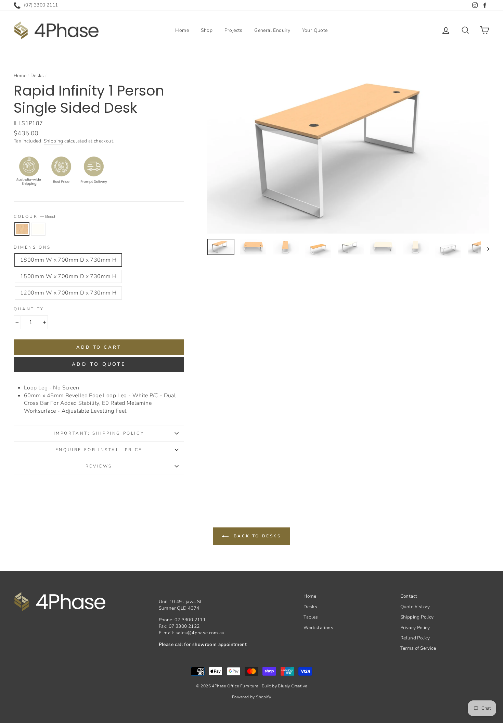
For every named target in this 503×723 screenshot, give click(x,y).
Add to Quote (99, 364)
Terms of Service (418, 648)
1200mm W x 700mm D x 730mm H (68, 293)
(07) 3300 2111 (41, 5)
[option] (348, 151)
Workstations (318, 627)
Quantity (29, 309)
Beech (22, 229)
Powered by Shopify (251, 697)
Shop (207, 30)
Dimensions (32, 247)
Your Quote (315, 30)
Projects (233, 30)
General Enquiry (272, 30)
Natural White (38, 229)
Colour (35, 216)
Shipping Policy (417, 617)
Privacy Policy (415, 627)
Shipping (53, 141)
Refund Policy (415, 638)
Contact (408, 596)
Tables (311, 617)
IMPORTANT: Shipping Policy (99, 433)
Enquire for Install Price (98, 449)
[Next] (485, 249)
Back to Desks (256, 536)
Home (182, 30)
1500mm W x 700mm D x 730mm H (68, 276)
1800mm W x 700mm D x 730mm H (68, 260)
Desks (37, 75)
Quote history (415, 606)
